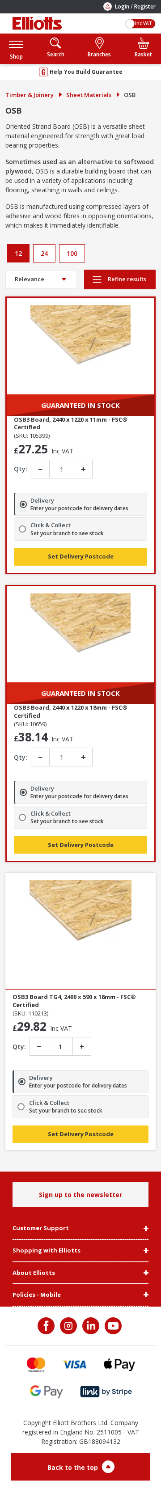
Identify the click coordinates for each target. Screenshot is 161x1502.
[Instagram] (67, 1325)
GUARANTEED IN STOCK (80, 405)
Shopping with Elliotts (46, 1250)
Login (122, 6)
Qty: (20, 469)
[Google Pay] (46, 1392)
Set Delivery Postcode (81, 556)
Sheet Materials (88, 95)
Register (145, 6)
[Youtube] (112, 1325)
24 (44, 253)
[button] (16, 48)
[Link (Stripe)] (106, 1392)
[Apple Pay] (119, 1364)
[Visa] (74, 1364)
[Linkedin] (90, 1325)
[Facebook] (47, 1325)
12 (18, 253)
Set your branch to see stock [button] (67, 533)
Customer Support (41, 1228)
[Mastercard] (36, 1364)
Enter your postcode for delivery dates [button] (79, 508)
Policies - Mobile (37, 1295)
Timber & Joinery (29, 95)
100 (72, 253)
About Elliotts (34, 1273)
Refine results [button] (126, 279)
